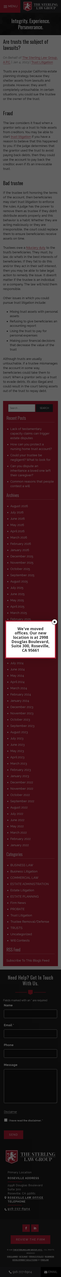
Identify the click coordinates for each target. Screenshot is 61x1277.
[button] (54, 621)
